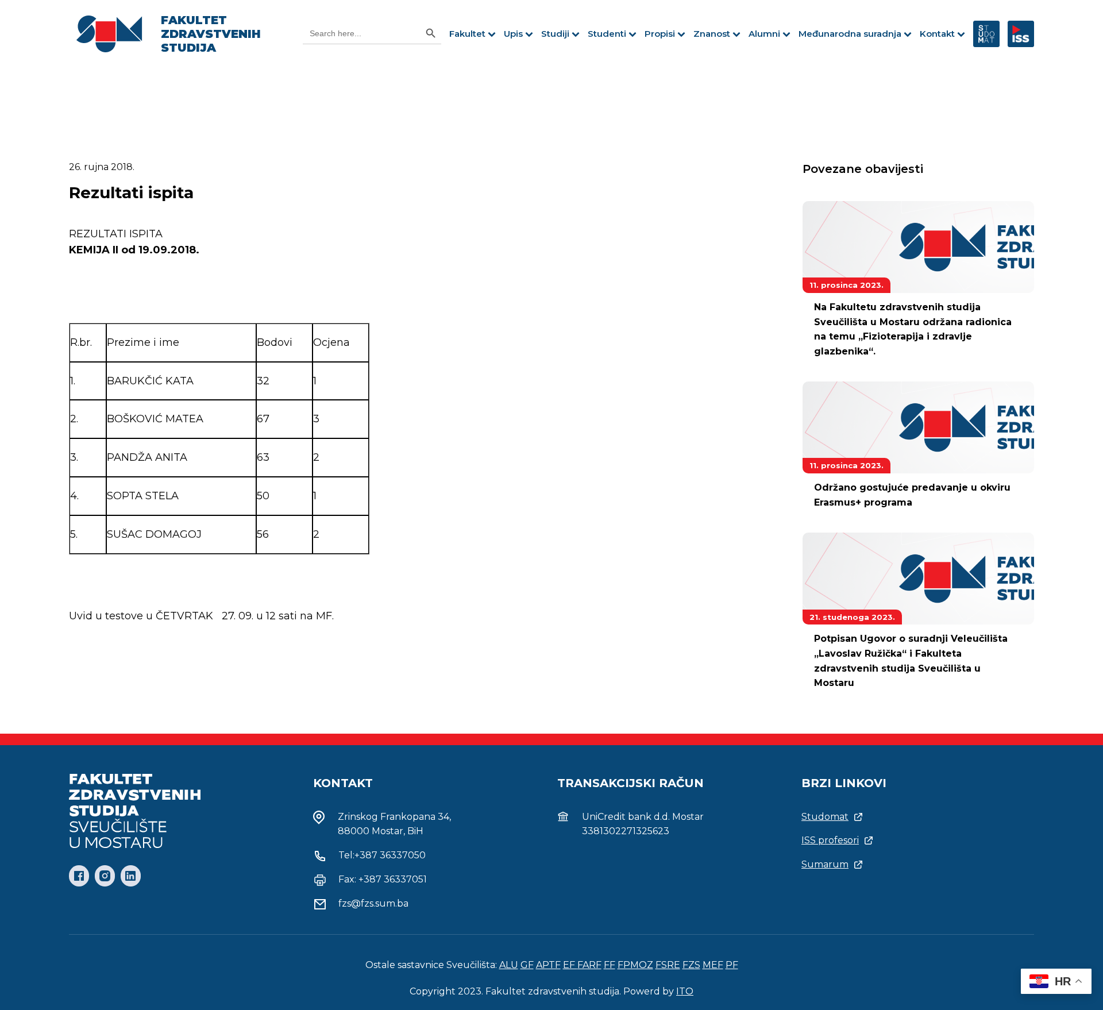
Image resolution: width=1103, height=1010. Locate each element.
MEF (713, 964)
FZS (691, 964)
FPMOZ (635, 964)
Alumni (764, 33)
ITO (684, 991)
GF (527, 964)
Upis (513, 33)
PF (732, 964)
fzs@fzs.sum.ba (373, 903)
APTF (548, 964)
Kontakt (937, 33)
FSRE (667, 964)
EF (570, 964)
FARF (589, 964)
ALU (508, 964)
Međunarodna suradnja (850, 33)
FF (609, 964)
